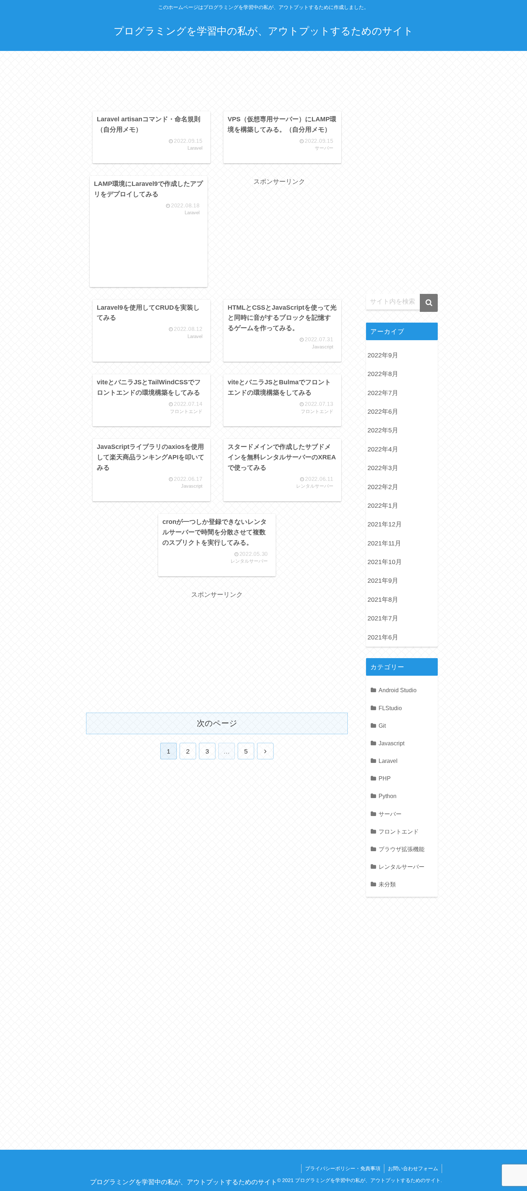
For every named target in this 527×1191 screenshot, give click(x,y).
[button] (429, 303)
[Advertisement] (217, 83)
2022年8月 (382, 374)
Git (382, 725)
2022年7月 (382, 393)
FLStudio (390, 708)
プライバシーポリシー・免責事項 (342, 1168)
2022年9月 (382, 355)
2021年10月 (384, 562)
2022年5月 (382, 430)
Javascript (391, 743)
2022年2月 (382, 487)
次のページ (217, 723)
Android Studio (398, 690)
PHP (385, 778)
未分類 (387, 884)
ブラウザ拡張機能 (401, 849)
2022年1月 (382, 505)
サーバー (390, 814)
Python (388, 796)
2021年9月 (382, 580)
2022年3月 (382, 468)
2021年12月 (384, 524)
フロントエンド (399, 831)
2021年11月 (384, 543)
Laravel (388, 761)
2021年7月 (382, 618)
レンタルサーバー (401, 866)
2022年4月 (382, 449)
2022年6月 (382, 411)
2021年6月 (382, 637)
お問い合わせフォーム (413, 1168)
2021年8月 (382, 599)
